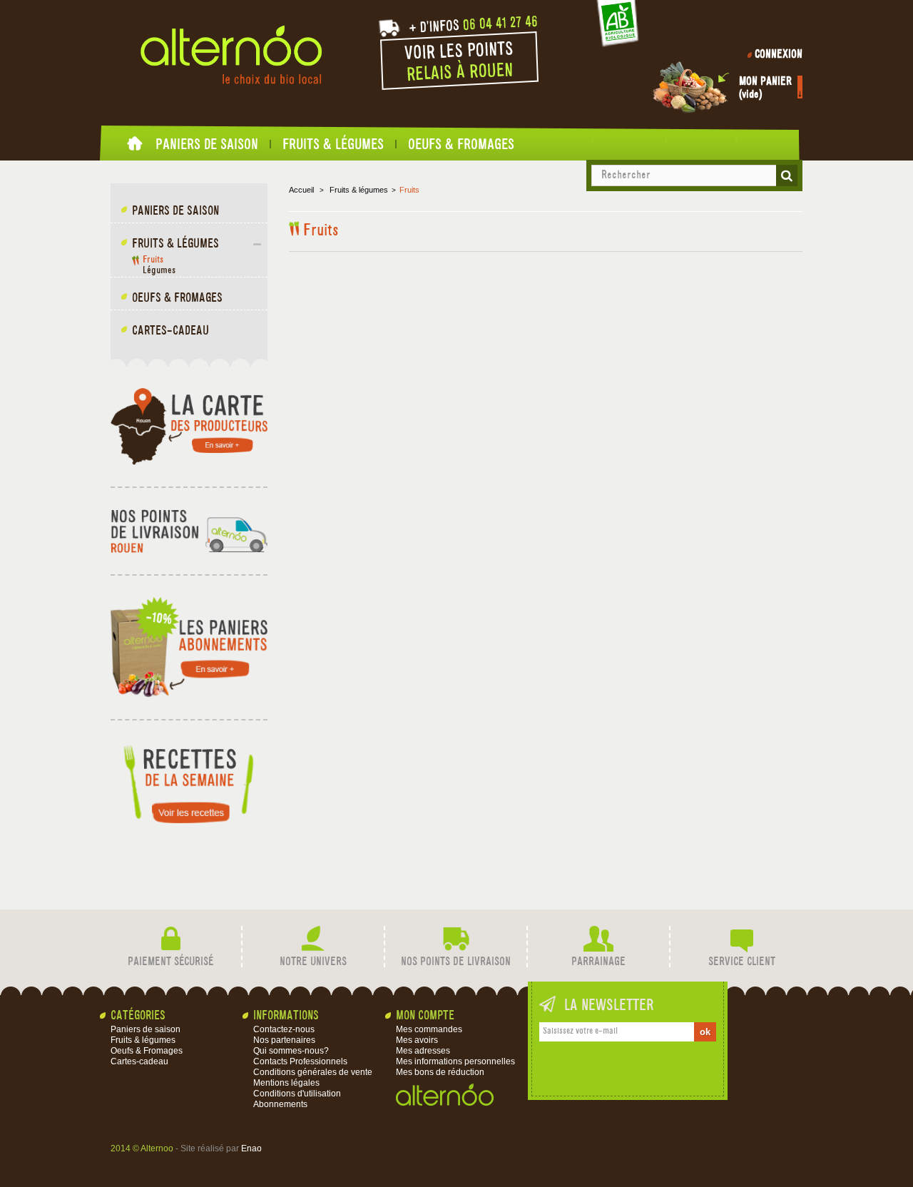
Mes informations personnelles (455, 1061)
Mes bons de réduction (440, 1072)
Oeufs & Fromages (461, 144)
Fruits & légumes (333, 144)
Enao (251, 1148)
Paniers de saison (206, 144)
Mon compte (425, 1016)
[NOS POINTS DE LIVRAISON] (456, 938)
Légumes (159, 271)
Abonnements (280, 1104)
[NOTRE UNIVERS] (313, 938)
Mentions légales (286, 1083)
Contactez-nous (284, 1029)
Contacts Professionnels (300, 1061)
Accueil (135, 147)
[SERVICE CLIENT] (742, 938)
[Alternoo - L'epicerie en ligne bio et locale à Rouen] (231, 54)
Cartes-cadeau (170, 331)
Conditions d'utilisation (297, 1094)
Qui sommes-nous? (291, 1051)
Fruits (153, 260)
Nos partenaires (284, 1040)
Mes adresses (423, 1051)
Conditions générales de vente (312, 1072)
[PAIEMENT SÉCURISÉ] (170, 938)
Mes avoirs (417, 1040)
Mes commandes (429, 1029)
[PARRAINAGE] (598, 938)
